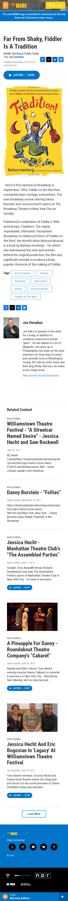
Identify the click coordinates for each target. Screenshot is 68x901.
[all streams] (63, 896)
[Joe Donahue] (11, 327)
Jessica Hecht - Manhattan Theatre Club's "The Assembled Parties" (33, 548)
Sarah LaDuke (13, 500)
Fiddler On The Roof (26, 296)
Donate (57, 5)
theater (44, 273)
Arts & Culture (23, 273)
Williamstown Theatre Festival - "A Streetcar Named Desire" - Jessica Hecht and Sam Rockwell (33, 433)
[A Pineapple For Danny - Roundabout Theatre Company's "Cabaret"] (32, 617)
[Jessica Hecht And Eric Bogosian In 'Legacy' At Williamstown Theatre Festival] (32, 717)
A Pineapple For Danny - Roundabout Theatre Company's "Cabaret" (32, 649)
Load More (34, 814)
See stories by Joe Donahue (41, 375)
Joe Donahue (16, 57)
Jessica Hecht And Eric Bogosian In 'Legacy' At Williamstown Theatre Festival (31, 753)
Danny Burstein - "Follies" (34, 492)
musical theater (40, 288)
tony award (41, 281)
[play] (5, 896)
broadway (20, 281)
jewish (18, 288)
